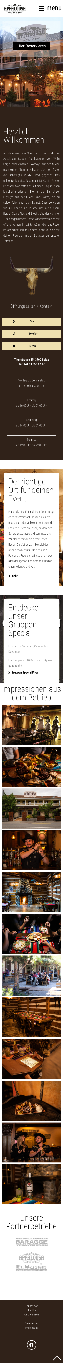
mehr (14, 576)
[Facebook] (31, 1345)
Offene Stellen (31, 1314)
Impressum (31, 1327)
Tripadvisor (32, 1306)
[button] (31, 46)
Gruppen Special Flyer (24, 672)
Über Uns (31, 1310)
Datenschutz (31, 1323)
